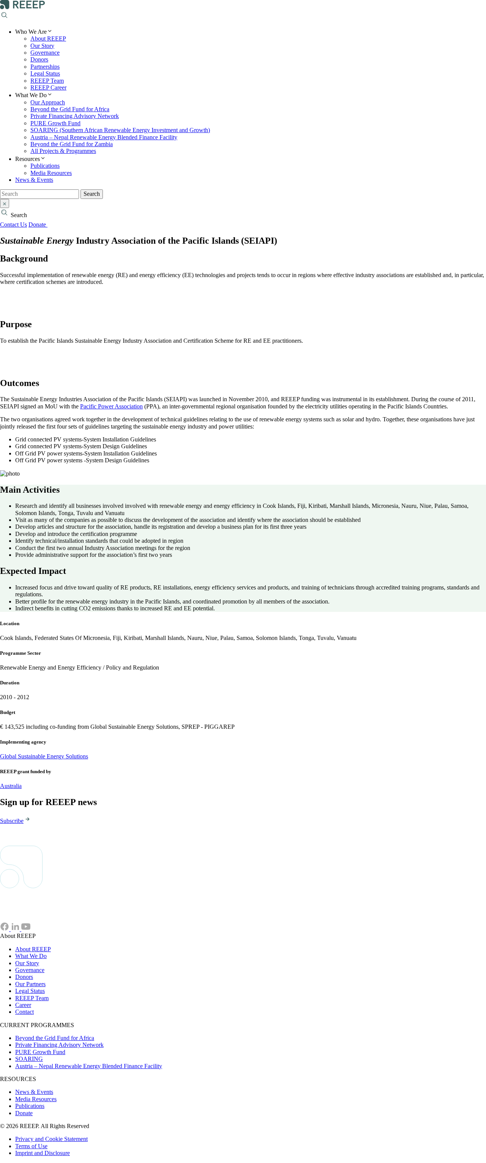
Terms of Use (31, 1146)
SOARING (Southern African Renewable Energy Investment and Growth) (120, 130)
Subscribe (12, 821)
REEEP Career (48, 87)
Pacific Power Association (111, 406)
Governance (45, 52)
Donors (39, 59)
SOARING (29, 1059)
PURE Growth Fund (55, 123)
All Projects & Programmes (63, 151)
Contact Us (13, 224)
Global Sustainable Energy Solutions (44, 756)
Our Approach (47, 102)
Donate (37, 224)
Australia (11, 786)
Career (23, 1005)
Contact (24, 1012)
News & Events (34, 179)
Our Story (42, 46)
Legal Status (45, 73)
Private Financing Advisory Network (74, 116)
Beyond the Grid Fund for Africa (69, 109)
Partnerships (45, 66)
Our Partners (30, 984)
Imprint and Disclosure (42, 1153)
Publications (45, 165)
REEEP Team (47, 80)
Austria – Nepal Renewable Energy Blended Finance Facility (103, 137)
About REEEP (48, 38)
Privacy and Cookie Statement (51, 1139)
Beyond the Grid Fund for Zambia (71, 144)
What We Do (31, 956)
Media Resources (51, 173)
